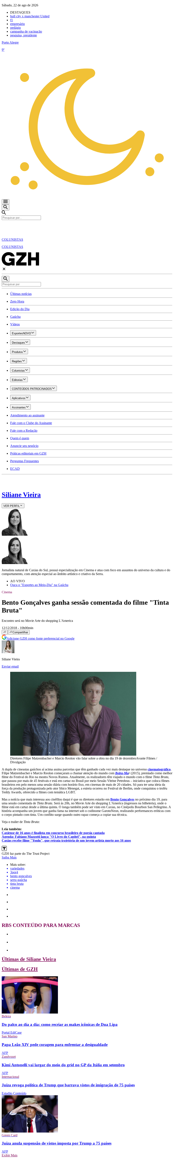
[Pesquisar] (5, 279)
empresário (17, 24)
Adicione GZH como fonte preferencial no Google (40, 638)
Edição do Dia (19, 309)
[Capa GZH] (87, 227)
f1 (11, 20)
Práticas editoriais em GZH (28, 453)
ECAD (15, 468)
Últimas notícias (21, 294)
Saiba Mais (9, 857)
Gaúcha (15, 316)
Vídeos (15, 324)
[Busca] (5, 207)
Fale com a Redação (23, 430)
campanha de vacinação (26, 31)
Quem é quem (19, 438)
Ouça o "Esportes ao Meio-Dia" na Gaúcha (39, 585)
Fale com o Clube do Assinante (31, 423)
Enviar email (10, 666)
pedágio (15, 27)
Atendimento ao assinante (27, 415)
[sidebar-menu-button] (5, 201)
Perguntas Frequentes (24, 461)
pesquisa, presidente (23, 35)
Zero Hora (17, 301)
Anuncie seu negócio (24, 446)
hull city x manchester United (29, 16)
